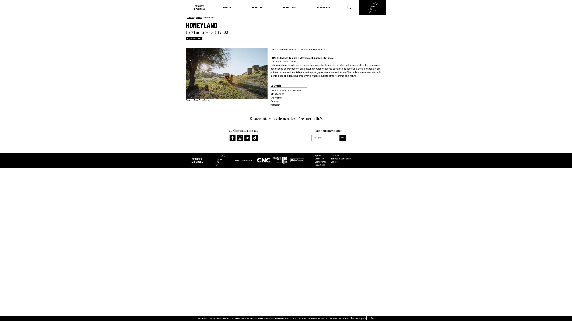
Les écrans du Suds (372, 7)
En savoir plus (358, 318)
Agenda (199, 18)
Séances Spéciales (199, 7)
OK (372, 318)
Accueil (190, 18)
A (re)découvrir (194, 38)
